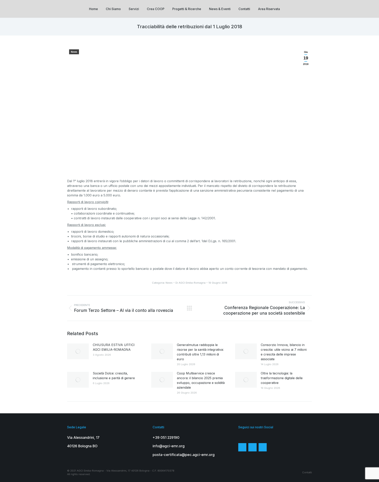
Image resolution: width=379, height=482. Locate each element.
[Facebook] (242, 447)
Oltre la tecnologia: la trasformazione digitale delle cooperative (282, 378)
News (74, 52)
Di (190, 282)
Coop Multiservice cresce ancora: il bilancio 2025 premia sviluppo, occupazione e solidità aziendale (201, 380)
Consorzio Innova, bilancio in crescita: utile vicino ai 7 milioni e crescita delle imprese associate (284, 352)
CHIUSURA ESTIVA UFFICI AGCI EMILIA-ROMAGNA (114, 347)
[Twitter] (252, 447)
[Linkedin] (263, 447)
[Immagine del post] (78, 351)
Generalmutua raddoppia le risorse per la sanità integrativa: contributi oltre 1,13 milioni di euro (200, 352)
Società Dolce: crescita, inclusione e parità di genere (114, 375)
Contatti (307, 472)
